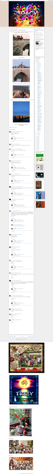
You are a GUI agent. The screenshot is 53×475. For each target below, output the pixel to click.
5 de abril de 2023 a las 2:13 (19, 228)
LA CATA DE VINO (39, 92)
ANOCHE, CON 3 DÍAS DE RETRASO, (39, 98)
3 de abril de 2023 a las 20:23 (17, 280)
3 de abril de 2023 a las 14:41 (20, 199)
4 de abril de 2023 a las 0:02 (19, 204)
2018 (37, 140)
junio (38, 69)
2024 (37, 61)
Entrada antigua (31, 336)
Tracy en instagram (38, 28)
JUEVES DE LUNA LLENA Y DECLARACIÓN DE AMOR (39, 119)
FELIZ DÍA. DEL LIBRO (39, 89)
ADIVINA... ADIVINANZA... (39, 102)
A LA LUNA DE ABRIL (39, 104)
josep (11, 280)
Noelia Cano (12, 260)
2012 (37, 146)
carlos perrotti (13, 295)
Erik (11, 272)
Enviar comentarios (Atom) (23, 339)
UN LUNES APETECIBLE (39, 100)
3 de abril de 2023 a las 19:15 (18, 260)
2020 (37, 138)
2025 (37, 60)
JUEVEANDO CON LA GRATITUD (39, 117)
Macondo (12, 160)
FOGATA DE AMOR (39, 91)
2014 (37, 144)
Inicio (22, 336)
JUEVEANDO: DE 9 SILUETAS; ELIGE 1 (39, 108)
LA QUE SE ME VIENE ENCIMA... (39, 110)
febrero (38, 133)
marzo (38, 132)
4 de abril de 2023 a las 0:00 (19, 193)
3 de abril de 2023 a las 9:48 (17, 160)
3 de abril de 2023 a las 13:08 (20, 154)
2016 (37, 142)
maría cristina (12, 186)
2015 (37, 143)
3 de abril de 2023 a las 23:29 (19, 295)
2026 (37, 59)
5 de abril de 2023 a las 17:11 (18, 319)
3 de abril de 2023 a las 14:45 (16, 210)
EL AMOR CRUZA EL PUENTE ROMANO (39, 126)
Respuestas (13, 136)
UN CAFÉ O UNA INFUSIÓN (39, 124)
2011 (37, 147)
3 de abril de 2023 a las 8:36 (18, 131)
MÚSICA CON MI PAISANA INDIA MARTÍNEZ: (39, 77)
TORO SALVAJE (13, 199)
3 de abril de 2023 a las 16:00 (17, 234)
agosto (38, 67)
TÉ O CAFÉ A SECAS (38, 111)
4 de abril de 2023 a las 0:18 (19, 288)
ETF (11, 210)
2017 (37, 141)
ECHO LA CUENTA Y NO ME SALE (39, 113)
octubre (38, 65)
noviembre (38, 64)
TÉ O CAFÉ (38, 99)
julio (37, 68)
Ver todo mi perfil (38, 46)
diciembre (38, 63)
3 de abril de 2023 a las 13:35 (18, 186)
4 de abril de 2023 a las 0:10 (19, 254)
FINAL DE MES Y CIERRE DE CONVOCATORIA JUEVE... (39, 74)
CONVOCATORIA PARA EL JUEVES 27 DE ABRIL (39, 87)
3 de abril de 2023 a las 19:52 (16, 272)
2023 (37, 62)
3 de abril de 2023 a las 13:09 (20, 167)
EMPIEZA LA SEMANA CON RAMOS (39, 129)
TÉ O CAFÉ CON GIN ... (39, 85)
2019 (37, 139)
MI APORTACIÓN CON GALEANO (39, 78)
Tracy (14, 154)
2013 (37, 145)
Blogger (32, 473)
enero (38, 134)
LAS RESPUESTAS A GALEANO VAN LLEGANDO (39, 81)
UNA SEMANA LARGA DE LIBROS (39, 83)
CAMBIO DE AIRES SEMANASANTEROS (39, 122)
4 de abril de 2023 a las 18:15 (18, 224)
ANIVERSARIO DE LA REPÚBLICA (39, 106)
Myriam (12, 234)
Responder (12, 134)
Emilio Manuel (13, 131)
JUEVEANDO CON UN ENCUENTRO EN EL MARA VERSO (39, 94)
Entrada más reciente (12, 336)
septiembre (38, 66)
